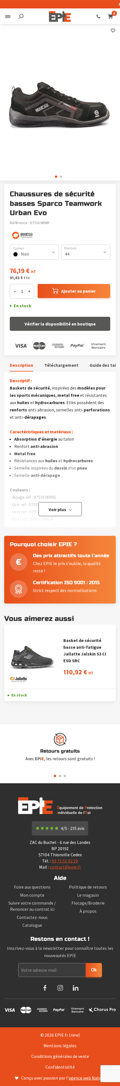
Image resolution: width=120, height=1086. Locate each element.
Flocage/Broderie (88, 903)
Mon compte (32, 895)
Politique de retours (88, 887)
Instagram (60, 987)
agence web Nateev (87, 1078)
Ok (94, 969)
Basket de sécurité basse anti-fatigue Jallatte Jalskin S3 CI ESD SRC (84, 650)
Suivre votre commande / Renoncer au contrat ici (32, 906)
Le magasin (88, 895)
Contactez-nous (32, 917)
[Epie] (60, 16)
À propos (88, 911)
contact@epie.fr (65, 867)
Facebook (44, 987)
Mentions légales (60, 1045)
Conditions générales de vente (60, 1056)
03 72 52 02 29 (98, 16)
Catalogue (32, 925)
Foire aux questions (32, 887)
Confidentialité (60, 1067)
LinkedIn (75, 987)
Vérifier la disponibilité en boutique (60, 324)
